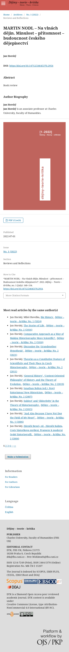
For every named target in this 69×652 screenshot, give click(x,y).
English (9, 512)
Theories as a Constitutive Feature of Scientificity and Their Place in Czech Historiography (37, 363)
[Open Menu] (3, 3)
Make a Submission (17, 456)
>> (14, 445)
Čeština (9, 507)
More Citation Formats (17, 295)
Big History (47, 317)
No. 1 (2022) (32, 14)
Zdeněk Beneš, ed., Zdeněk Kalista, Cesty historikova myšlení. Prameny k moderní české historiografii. (36, 430)
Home (6, 14)
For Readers (11, 476)
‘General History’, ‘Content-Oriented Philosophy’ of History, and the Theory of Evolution (37, 380)
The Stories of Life (34, 325)
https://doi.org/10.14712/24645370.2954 (31, 65)
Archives (17, 14)
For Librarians (12, 486)
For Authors (11, 481)
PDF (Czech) (14, 220)
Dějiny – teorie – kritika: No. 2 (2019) (43, 384)
